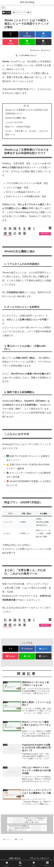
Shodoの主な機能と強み (15, 118)
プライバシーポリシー (39, 858)
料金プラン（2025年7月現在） (18, 127)
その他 (7, 12)
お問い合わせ (14, 858)
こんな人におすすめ (14, 122)
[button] (43, 42)
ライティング (20, 12)
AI (30, 12)
